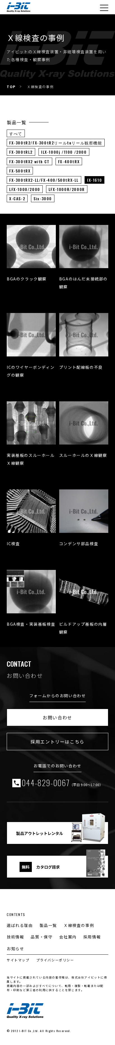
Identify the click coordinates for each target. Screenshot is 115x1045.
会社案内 (67, 937)
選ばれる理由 (20, 925)
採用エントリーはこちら (57, 741)
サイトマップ (18, 959)
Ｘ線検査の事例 (79, 925)
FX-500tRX (19, 171)
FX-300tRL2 (21, 152)
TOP (11, 86)
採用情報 (92, 937)
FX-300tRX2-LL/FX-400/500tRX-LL (44, 180)
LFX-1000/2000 (24, 189)
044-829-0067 (62, 783)
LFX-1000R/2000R (67, 189)
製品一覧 (48, 925)
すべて (15, 133)
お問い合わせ (57, 717)
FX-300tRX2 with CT (29, 161)
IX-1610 (94, 180)
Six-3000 (42, 198)
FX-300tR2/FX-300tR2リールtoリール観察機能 (55, 143)
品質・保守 (41, 937)
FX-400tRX (69, 161)
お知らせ (15, 948)
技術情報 (15, 937)
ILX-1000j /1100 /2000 (64, 152)
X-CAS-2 (17, 198)
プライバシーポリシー (55, 959)
